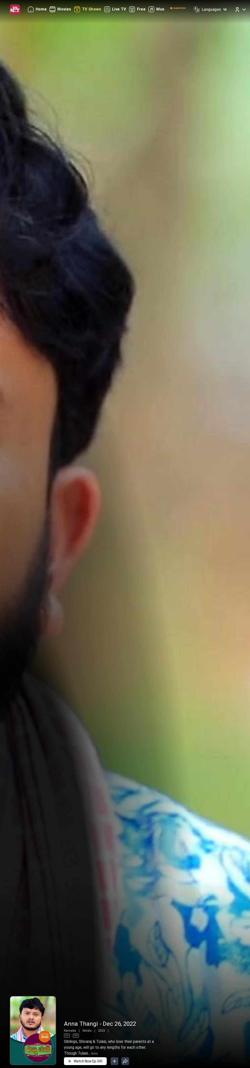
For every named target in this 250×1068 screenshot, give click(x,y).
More (94, 1053)
